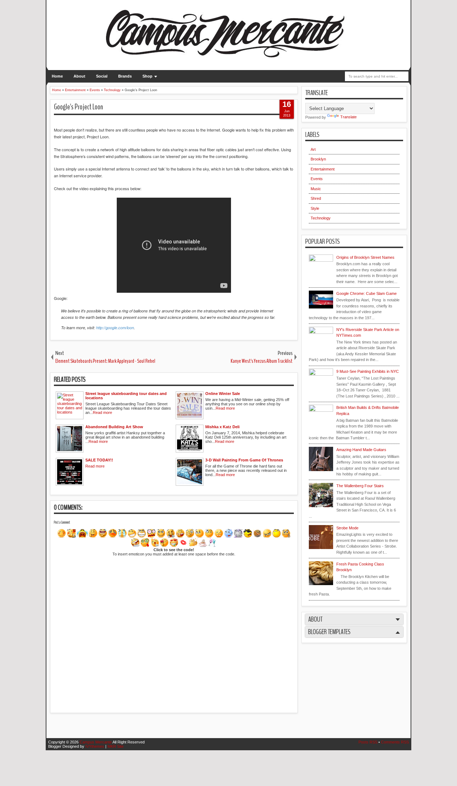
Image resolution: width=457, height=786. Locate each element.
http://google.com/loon (115, 327)
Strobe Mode (347, 528)
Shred (316, 198)
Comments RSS (395, 742)
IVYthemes (94, 746)
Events (317, 179)
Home (57, 76)
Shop (147, 76)
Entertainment (323, 169)
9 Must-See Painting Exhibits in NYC (367, 371)
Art (313, 149)
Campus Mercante (96, 742)
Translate (348, 117)
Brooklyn (318, 159)
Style (315, 208)
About (79, 76)
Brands (125, 76)
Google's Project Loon (78, 107)
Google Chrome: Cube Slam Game (366, 293)
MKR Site (115, 746)
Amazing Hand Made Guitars (361, 450)
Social (101, 76)
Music (316, 189)
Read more (102, 412)
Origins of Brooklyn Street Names (365, 257)
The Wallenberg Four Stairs (360, 486)
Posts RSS (367, 742)
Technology (321, 218)
